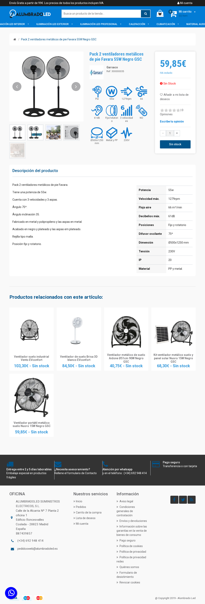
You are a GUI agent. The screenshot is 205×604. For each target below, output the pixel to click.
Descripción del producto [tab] (35, 170)
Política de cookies (131, 546)
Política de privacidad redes (131, 559)
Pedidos (81, 506)
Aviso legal (126, 501)
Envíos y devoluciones (133, 520)
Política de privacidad (132, 551)
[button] (16, 86)
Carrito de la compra (88, 512)
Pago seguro (127, 540)
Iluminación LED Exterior (52, 24)
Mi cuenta (185, 3)
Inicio (79, 501)
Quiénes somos (129, 567)
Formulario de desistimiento (127, 574)
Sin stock (175, 144)
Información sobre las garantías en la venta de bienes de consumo (132, 530)
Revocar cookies (129, 582)
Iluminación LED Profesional (99, 24)
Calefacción (137, 24)
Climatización (166, 24)
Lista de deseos (85, 518)
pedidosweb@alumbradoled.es (37, 548)
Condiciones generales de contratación (126, 511)
